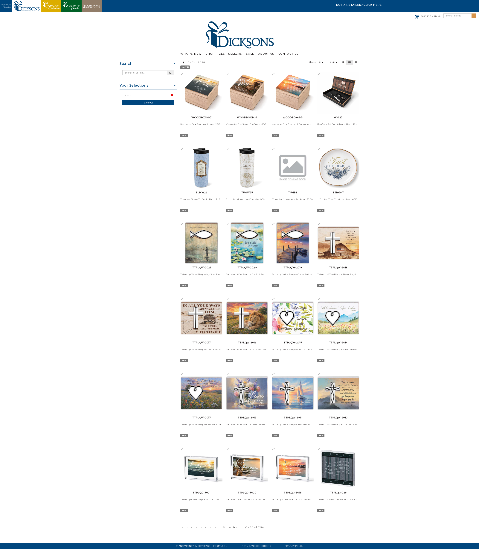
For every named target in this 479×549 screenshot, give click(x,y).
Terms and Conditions (256, 546)
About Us (266, 53)
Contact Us (288, 53)
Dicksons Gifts (239, 35)
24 (320, 62)
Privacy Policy (294, 546)
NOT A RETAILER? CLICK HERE (359, 5)
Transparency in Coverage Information (201, 546)
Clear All (148, 102)
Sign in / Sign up (431, 15)
